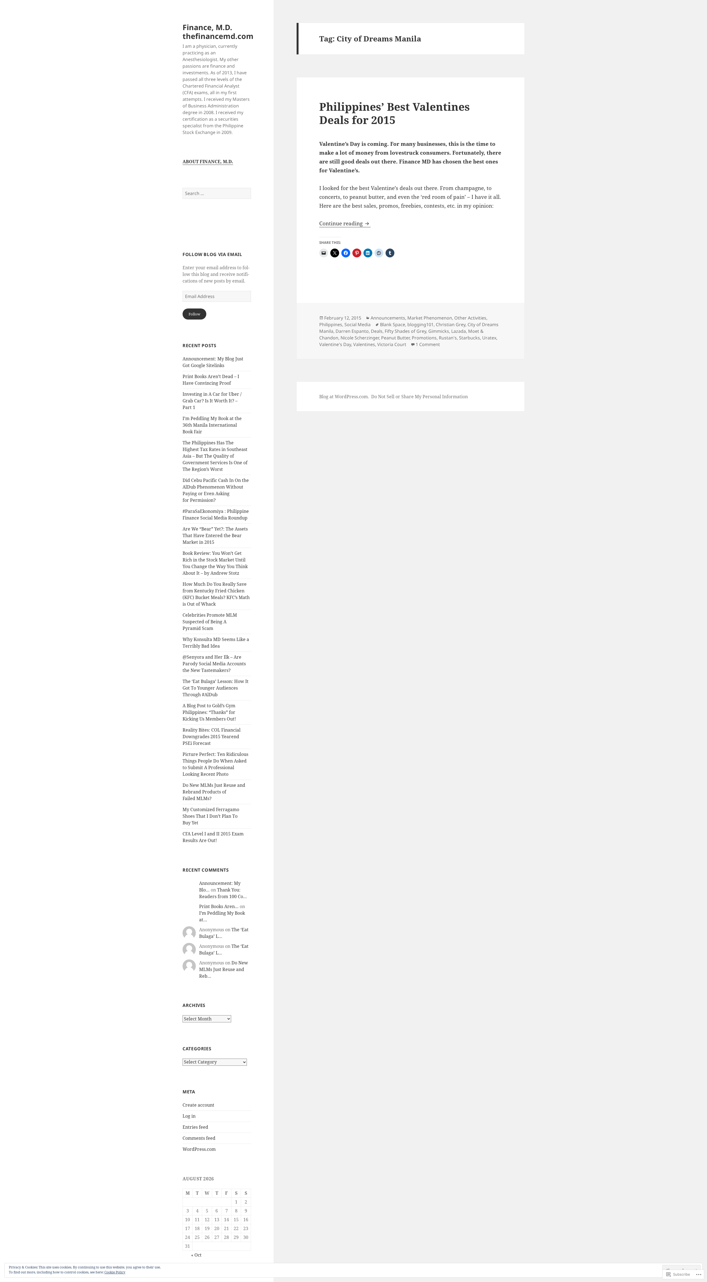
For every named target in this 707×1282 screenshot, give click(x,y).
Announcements (388, 318)
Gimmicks (438, 331)
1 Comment (428, 344)
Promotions (424, 338)
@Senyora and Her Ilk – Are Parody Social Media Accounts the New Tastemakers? (214, 663)
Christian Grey (450, 324)
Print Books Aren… (219, 906)
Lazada (458, 331)
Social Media (357, 324)
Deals (376, 331)
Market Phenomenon (429, 318)
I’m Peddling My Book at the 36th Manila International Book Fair (212, 425)
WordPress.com (199, 1149)
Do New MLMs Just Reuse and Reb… (223, 969)
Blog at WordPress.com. (344, 397)
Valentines (364, 344)
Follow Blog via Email (212, 254)
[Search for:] (217, 193)
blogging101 (420, 324)
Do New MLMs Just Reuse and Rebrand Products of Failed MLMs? (214, 791)
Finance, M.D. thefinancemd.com (218, 31)
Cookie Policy (114, 1272)
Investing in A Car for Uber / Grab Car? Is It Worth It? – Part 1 (212, 400)
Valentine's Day (335, 344)
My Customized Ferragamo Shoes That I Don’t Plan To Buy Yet (211, 816)
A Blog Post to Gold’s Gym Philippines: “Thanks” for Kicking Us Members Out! (209, 712)
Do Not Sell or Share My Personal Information (419, 397)
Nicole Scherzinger (360, 338)
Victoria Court (391, 344)
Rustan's (448, 338)
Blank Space (392, 324)
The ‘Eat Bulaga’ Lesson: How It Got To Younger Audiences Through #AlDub (216, 688)
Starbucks (469, 338)
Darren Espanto (352, 331)
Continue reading (341, 223)
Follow (194, 314)
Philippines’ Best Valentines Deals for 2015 (394, 113)
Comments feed (199, 1138)
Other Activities (470, 318)
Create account (198, 1105)
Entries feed (195, 1127)
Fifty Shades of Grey (405, 331)
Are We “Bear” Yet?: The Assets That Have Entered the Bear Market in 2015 (215, 535)
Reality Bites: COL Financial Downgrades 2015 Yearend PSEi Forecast (212, 736)
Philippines (330, 324)
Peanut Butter (395, 338)
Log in (189, 1116)
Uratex (489, 338)
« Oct (196, 1255)
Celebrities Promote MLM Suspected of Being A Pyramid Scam (210, 621)
